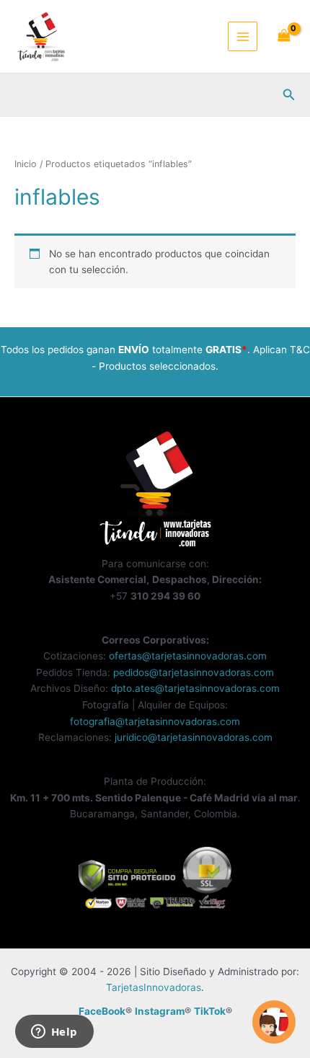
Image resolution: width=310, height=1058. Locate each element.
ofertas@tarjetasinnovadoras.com (188, 656)
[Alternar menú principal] (242, 36)
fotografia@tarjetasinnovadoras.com (155, 721)
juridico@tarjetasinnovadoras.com (194, 737)
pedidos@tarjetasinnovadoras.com (193, 672)
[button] (289, 95)
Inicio (25, 164)
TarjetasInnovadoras (153, 987)
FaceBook (102, 1011)
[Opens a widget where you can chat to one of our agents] (54, 1033)
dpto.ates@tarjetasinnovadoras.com (195, 688)
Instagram (160, 1011)
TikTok (210, 1011)
